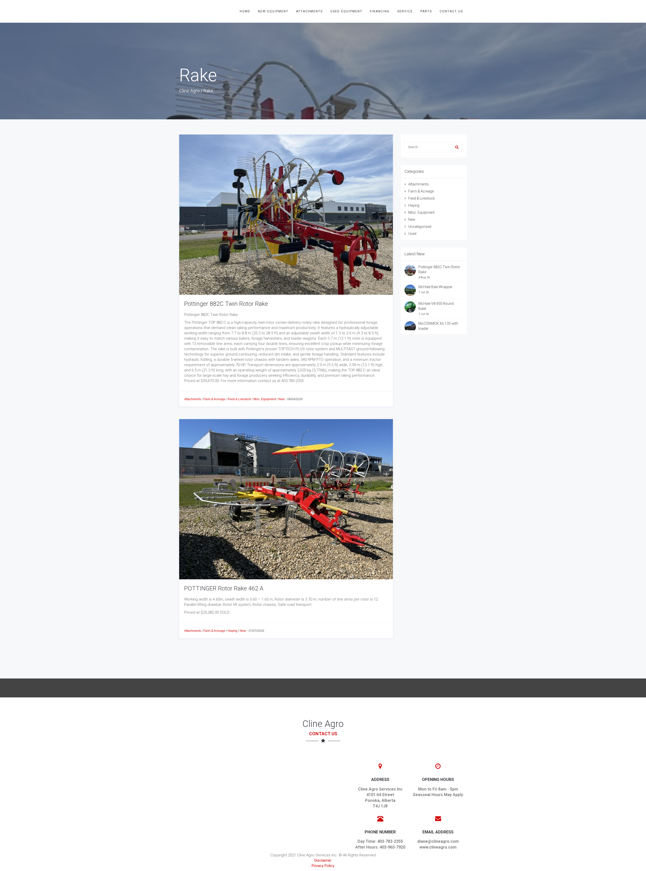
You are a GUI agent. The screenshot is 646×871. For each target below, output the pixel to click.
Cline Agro (189, 90)
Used (412, 234)
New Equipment (273, 11)
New (281, 399)
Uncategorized (419, 227)
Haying (232, 631)
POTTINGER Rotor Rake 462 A (223, 588)
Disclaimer (323, 860)
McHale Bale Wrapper (435, 287)
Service (405, 11)
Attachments (309, 11)
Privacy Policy (323, 865)
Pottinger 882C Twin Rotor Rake (226, 303)
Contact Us (451, 11)
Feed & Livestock (239, 399)
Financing (380, 11)
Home (245, 11)
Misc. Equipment (264, 399)
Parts (426, 11)
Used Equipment (346, 11)
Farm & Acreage (214, 399)
